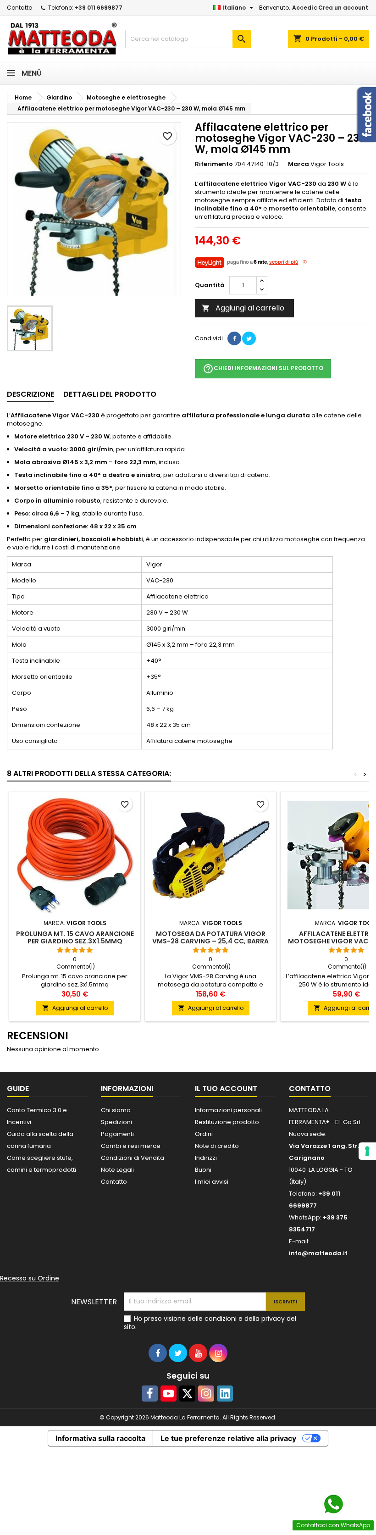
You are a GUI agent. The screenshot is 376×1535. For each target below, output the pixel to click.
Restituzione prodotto (227, 1122)
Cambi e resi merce (130, 1146)
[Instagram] (206, 1393)
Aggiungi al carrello (243, 308)
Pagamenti (117, 1134)
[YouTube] (168, 1393)
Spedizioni (116, 1122)
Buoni (203, 1169)
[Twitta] (249, 338)
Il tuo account (226, 1088)
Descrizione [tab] (30, 394)
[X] (187, 1393)
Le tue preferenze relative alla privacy (228, 1438)
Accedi (302, 7)
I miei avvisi (211, 1181)
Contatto (19, 7)
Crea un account (343, 7)
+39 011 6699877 (98, 7)
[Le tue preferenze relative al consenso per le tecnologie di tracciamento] (367, 1151)
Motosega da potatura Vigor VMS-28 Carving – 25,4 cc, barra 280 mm (210, 941)
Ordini (204, 1134)
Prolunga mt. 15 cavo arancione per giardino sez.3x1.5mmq (75, 937)
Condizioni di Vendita (132, 1157)
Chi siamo (116, 1110)
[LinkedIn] (225, 1393)
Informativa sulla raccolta (100, 1438)
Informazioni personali (228, 1110)
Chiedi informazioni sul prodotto (263, 368)
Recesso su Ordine (29, 1278)
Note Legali (117, 1169)
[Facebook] (150, 1393)
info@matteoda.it (318, 1253)
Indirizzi (206, 1157)
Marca (298, 164)
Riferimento (214, 164)
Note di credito (217, 1146)
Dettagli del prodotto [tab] (109, 394)
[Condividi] (234, 338)
